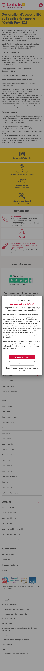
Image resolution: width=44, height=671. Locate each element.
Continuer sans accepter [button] (22, 300)
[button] (22, 357)
